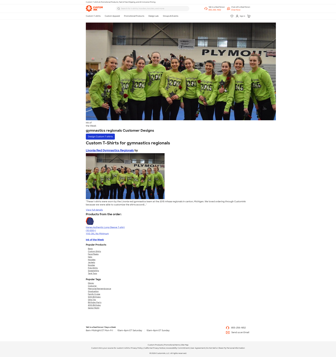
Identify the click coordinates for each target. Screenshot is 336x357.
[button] (240, 10)
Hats (90, 257)
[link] (94, 8)
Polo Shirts (93, 268)
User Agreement (197, 348)
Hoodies (91, 260)
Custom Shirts (94, 251)
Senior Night (93, 308)
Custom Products (155, 345)
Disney (91, 283)
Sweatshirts (93, 271)
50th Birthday (94, 297)
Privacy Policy (137, 348)
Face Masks (93, 254)
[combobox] (152, 8)
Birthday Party (94, 302)
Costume (92, 286)
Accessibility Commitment (177, 348)
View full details (94, 210)
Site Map (184, 345)
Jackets (91, 262)
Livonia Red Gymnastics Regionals (110, 150)
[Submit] (118, 8)
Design (100, 136)
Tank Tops (92, 273)
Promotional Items (172, 345)
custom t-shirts (123, 348)
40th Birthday (94, 305)
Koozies (91, 265)
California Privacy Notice (154, 348)
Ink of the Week (95, 239)
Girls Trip (92, 300)
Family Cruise (94, 294)
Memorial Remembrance (99, 288)
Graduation (93, 291)
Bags (90, 248)
